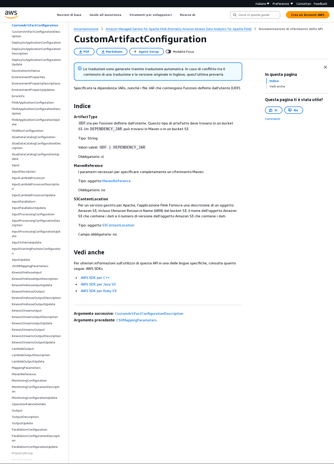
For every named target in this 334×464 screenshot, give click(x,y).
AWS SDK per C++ (95, 277)
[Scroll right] (199, 14)
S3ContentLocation (118, 225)
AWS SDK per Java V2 (98, 284)
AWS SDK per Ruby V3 (99, 290)
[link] (291, 29)
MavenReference (116, 181)
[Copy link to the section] (70, 106)
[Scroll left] (54, 14)
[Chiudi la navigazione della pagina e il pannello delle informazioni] (325, 67)
